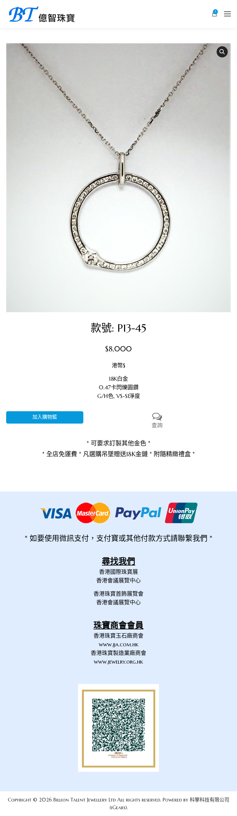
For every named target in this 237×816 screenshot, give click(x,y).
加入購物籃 (44, 417)
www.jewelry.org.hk (118, 661)
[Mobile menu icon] (227, 13)
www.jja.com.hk (119, 644)
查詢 (157, 425)
